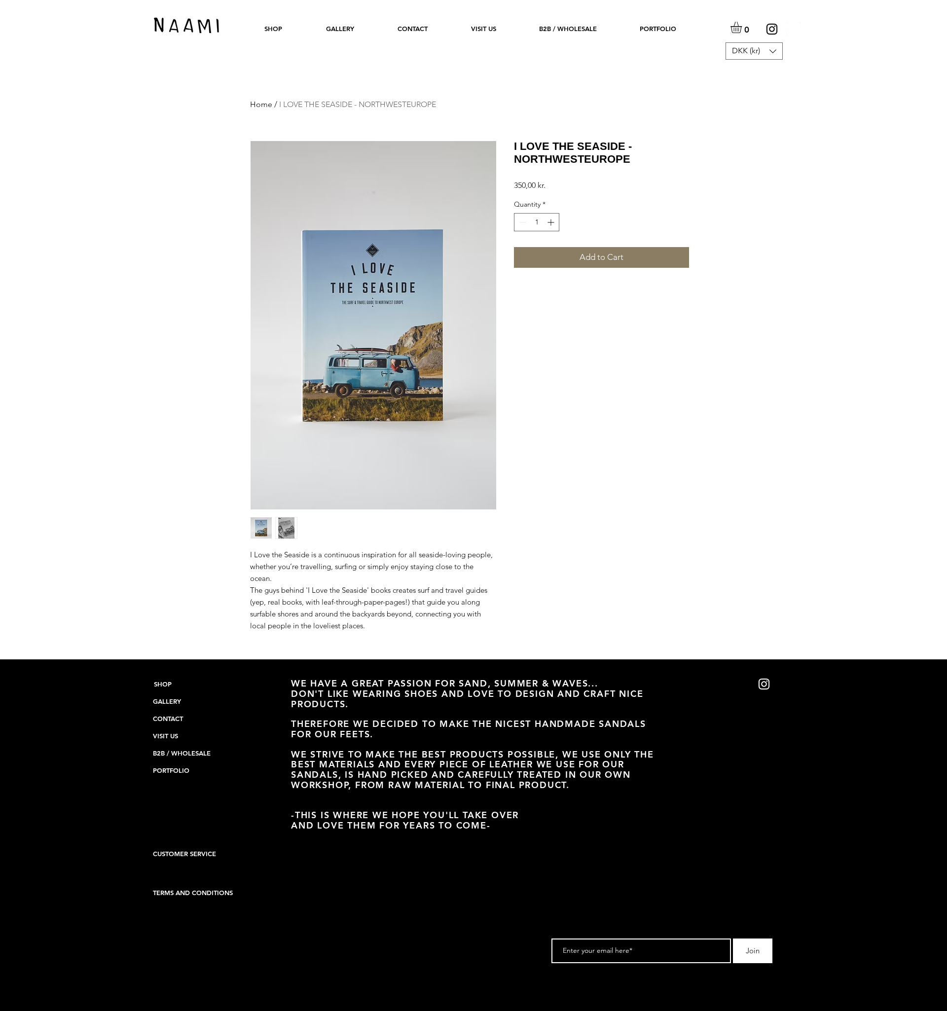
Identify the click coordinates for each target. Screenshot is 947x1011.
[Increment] (552, 222)
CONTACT (168, 718)
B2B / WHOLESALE (182, 753)
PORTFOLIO (171, 770)
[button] (273, 28)
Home (261, 104)
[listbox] (754, 51)
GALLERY (167, 701)
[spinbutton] (537, 222)
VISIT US (165, 736)
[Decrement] (521, 222)
